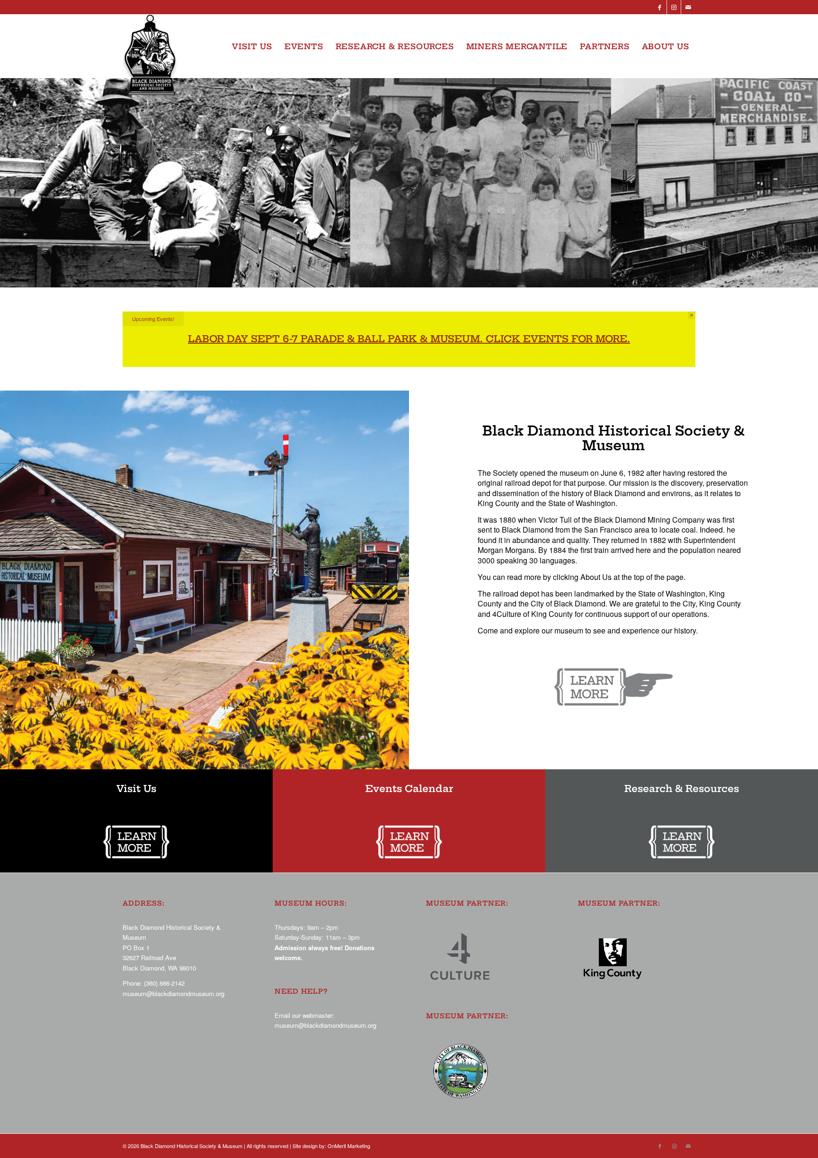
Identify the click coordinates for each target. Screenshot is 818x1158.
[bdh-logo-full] (152, 58)
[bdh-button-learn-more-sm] (136, 841)
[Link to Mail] (688, 7)
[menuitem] (252, 46)
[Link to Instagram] (674, 7)
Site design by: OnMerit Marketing (331, 1145)
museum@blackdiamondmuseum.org (173, 993)
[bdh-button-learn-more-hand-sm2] (613, 687)
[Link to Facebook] (660, 7)
